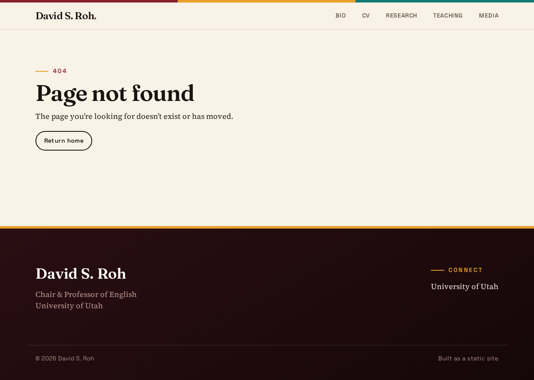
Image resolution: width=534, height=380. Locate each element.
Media (489, 15)
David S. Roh (65, 16)
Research (401, 15)
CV (366, 15)
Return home (64, 140)
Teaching (448, 15)
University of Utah (465, 286)
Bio (340, 15)
